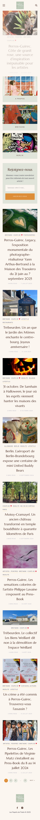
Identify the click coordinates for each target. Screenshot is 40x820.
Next (34, 39)
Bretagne (11, 37)
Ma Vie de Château (27, 500)
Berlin (16, 440)
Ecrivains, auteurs (28, 679)
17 (25, 774)
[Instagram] (22, 808)
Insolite (29, 37)
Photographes (12, 40)
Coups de (19, 37)
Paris (5, 503)
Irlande (32, 372)
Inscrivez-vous (20, 190)
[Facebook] (17, 808)
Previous (6, 39)
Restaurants (8, 316)
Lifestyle (25, 313)
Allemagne (8, 440)
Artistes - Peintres (10, 565)
